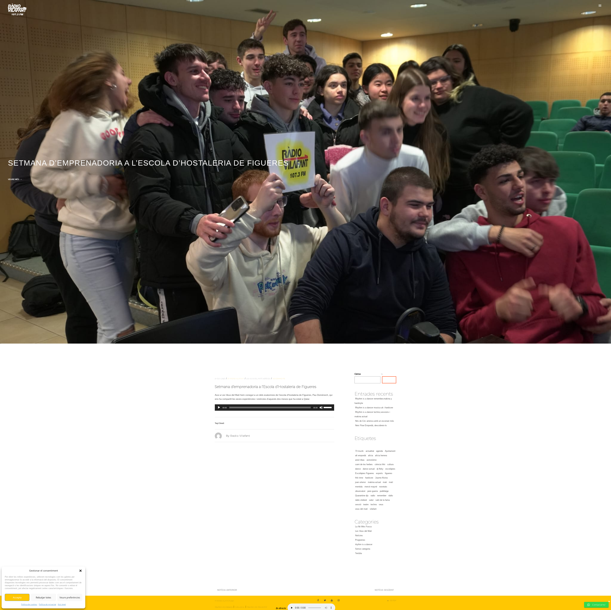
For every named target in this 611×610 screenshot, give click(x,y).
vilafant (373, 509)
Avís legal (62, 604)
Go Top (393, 601)
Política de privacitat (47, 604)
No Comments (278, 379)
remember (381, 495)
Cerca (358, 373)
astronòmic (372, 460)
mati (385, 482)
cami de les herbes (364, 464)
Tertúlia (358, 553)
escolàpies (390, 469)
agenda (379, 451)
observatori (360, 491)
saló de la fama (383, 500)
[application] (274, 407)
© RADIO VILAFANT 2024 (224, 601)
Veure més (14, 179)
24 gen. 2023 (220, 379)
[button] (80, 570)
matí (391, 482)
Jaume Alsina (381, 478)
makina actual (374, 482)
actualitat (370, 451)
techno (374, 504)
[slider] (328, 407)
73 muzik (359, 451)
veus (381, 504)
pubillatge (384, 491)
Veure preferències (70, 597)
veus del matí (361, 509)
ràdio (390, 495)
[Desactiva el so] (321, 407)
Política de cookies (29, 604)
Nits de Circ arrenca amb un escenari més (374, 421)
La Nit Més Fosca (363, 526)
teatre (366, 504)
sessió (358, 504)
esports (379, 473)
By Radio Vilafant (235, 379)
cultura (390, 464)
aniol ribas (360, 460)
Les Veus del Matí (254, 379)
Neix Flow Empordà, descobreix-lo (371, 425)
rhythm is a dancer (363, 544)
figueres (388, 473)
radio (373, 495)
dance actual (369, 469)
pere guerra (372, 491)
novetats (383, 486)
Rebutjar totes (43, 597)
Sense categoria (362, 549)
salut (371, 500)
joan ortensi (360, 482)
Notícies (266, 379)
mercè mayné (371, 486)
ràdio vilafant (361, 500)
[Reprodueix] (219, 407)
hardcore (369, 478)
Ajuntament (390, 451)
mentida (358, 486)
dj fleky (380, 469)
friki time (359, 478)
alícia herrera (381, 455)
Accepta (17, 597)
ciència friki (380, 464)
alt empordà (360, 455)
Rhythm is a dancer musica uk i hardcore (374, 407)
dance (358, 469)
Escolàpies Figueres (364, 473)
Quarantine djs (362, 495)
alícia (370, 455)
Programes (360, 540)
